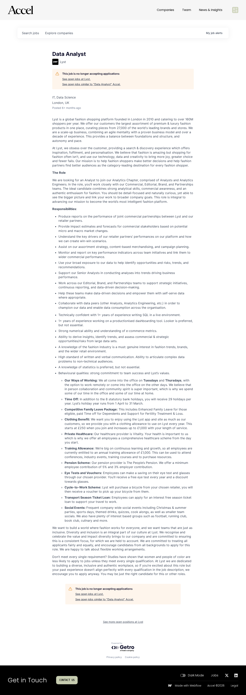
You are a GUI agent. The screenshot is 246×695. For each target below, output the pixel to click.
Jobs (214, 675)
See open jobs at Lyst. (76, 79)
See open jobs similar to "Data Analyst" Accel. (91, 84)
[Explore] (235, 10)
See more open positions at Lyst (123, 621)
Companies (165, 10)
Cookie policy (132, 657)
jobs (30, 33)
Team (186, 10)
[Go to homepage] (20, 10)
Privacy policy (114, 657)
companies (59, 33)
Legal (234, 686)
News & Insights (210, 10)
